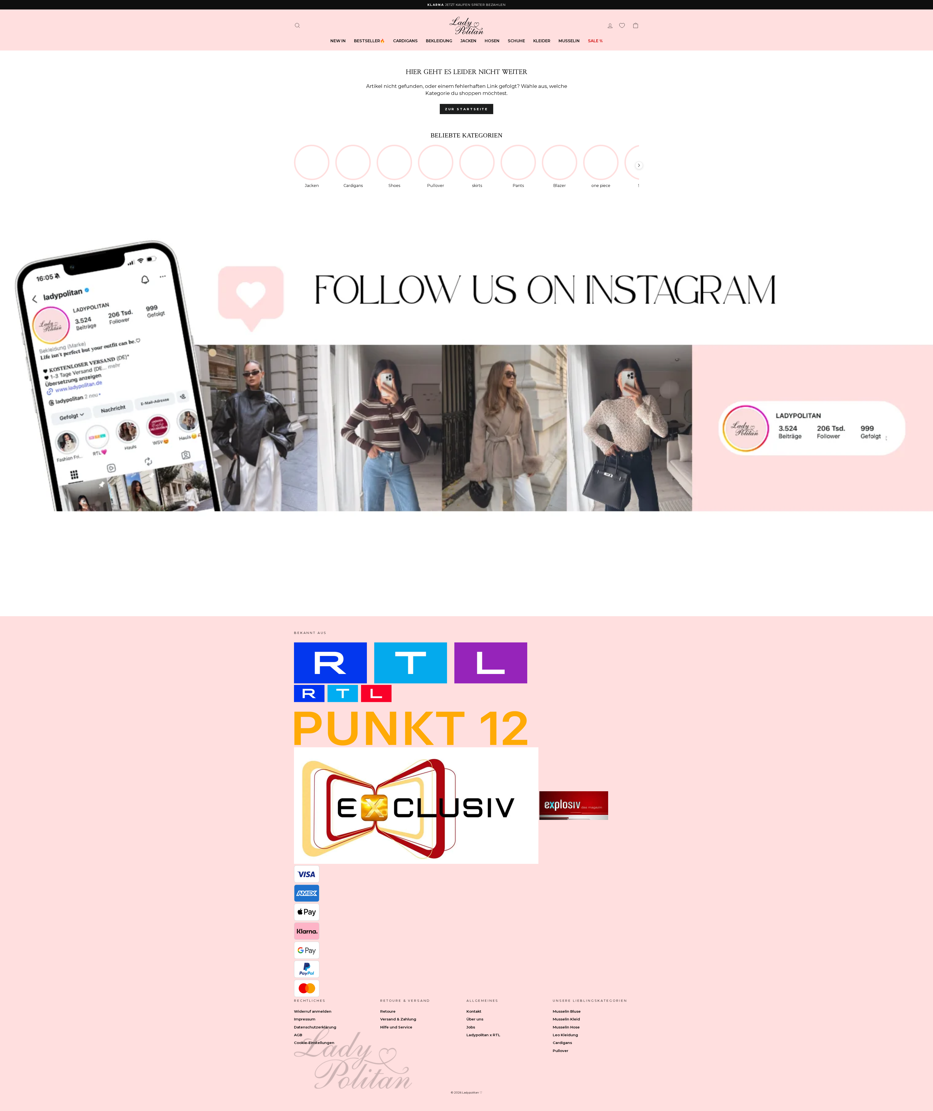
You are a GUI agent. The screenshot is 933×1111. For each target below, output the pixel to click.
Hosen (492, 41)
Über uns (474, 1019)
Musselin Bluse (567, 1011)
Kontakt (473, 1011)
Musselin (569, 41)
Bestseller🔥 (369, 41)
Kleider (541, 41)
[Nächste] (639, 165)
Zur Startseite (466, 109)
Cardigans (405, 41)
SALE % (595, 41)
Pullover (560, 1050)
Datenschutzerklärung (315, 1027)
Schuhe (516, 41)
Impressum (304, 1019)
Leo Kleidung (565, 1035)
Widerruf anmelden (312, 1011)
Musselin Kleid (566, 1019)
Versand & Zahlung (398, 1019)
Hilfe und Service (396, 1027)
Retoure (388, 1011)
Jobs (470, 1027)
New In (338, 41)
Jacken (468, 41)
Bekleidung (439, 41)
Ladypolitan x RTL (483, 1035)
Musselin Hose (566, 1027)
